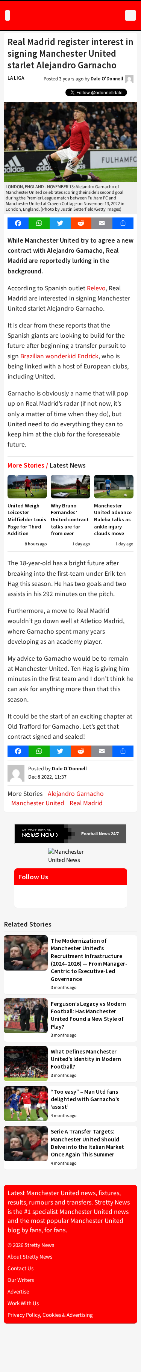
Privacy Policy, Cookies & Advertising (50, 1315)
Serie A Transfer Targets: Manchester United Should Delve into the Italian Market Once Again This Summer (87, 1143)
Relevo (96, 288)
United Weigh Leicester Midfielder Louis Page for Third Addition (27, 519)
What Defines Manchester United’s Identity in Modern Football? (86, 1059)
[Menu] (7, 15)
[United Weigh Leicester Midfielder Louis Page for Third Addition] (27, 486)
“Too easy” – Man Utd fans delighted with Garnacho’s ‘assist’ (85, 1099)
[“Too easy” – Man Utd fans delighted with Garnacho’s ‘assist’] (26, 1104)
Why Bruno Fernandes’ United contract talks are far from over (70, 519)
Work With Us (23, 1303)
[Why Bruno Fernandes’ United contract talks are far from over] (70, 486)
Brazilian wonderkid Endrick (59, 356)
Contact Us (20, 1268)
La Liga (16, 78)
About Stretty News (30, 1257)
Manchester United (37, 803)
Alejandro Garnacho (76, 793)
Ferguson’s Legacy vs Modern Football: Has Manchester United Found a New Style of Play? (88, 1015)
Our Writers (21, 1280)
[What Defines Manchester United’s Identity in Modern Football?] (26, 1064)
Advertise (18, 1292)
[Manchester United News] (70, 855)
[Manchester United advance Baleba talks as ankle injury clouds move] (113, 486)
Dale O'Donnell (107, 78)
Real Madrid (86, 803)
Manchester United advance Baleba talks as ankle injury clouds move (113, 519)
